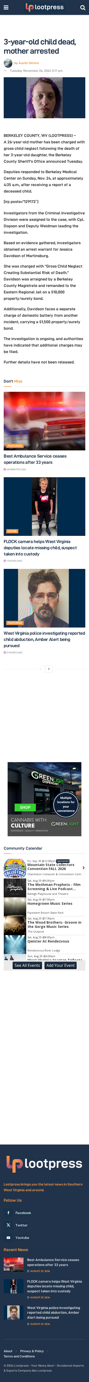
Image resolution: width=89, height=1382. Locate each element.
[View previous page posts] (40, 669)
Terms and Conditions (19, 1356)
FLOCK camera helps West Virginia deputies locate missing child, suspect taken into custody (40, 547)
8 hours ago (14, 652)
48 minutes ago (16, 469)
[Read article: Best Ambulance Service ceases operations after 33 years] (44, 421)
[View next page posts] (49, 669)
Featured (15, 445)
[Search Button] (82, 7)
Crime (12, 531)
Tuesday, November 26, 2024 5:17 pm (36, 70)
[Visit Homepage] (44, 7)
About (8, 1351)
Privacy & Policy (32, 1351)
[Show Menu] (6, 7)
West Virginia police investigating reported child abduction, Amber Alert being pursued (44, 639)
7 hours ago (14, 560)
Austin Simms (29, 63)
